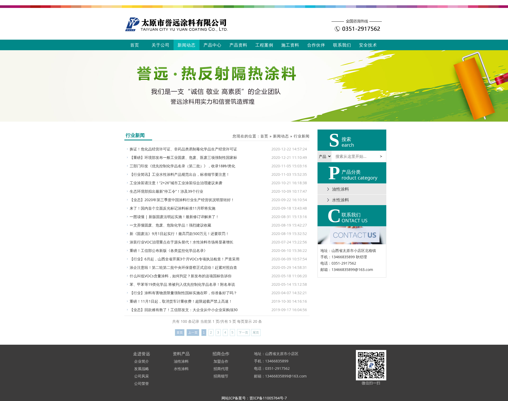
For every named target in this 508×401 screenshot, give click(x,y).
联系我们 (342, 45)
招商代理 (221, 368)
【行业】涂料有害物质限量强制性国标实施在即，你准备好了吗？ (183, 292)
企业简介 (141, 361)
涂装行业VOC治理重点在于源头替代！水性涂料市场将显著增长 (181, 242)
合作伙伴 (316, 45)
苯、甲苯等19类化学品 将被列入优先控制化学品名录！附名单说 (182, 284)
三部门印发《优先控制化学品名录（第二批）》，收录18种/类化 (182, 165)
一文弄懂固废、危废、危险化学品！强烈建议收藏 (170, 225)
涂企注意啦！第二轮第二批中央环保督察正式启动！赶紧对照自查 (183, 267)
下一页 (243, 332)
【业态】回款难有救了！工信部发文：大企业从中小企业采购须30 (184, 309)
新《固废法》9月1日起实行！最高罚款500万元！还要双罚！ (179, 233)
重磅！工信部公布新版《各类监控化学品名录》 (168, 250)
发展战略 (141, 368)
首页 (134, 45)
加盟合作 (221, 361)
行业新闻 (302, 136)
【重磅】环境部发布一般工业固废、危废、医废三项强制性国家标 (183, 157)
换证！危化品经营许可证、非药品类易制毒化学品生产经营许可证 (183, 148)
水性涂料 (340, 200)
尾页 (256, 332)
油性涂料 (340, 189)
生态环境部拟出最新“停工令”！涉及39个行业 (166, 191)
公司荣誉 (141, 383)
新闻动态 (187, 45)
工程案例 (264, 45)
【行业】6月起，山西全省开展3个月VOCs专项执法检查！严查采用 (184, 258)
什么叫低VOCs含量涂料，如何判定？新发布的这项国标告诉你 (181, 275)
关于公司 (161, 45)
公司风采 (141, 376)
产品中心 (212, 45)
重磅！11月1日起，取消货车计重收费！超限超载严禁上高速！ (181, 301)
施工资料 (290, 45)
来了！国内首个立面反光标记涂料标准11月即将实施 (172, 208)
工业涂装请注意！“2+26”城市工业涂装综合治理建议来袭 (176, 182)
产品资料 (238, 45)
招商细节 (221, 376)
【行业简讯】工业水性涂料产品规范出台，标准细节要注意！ (180, 174)
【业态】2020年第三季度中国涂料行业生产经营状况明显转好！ (182, 199)
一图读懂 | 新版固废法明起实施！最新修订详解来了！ (174, 216)
